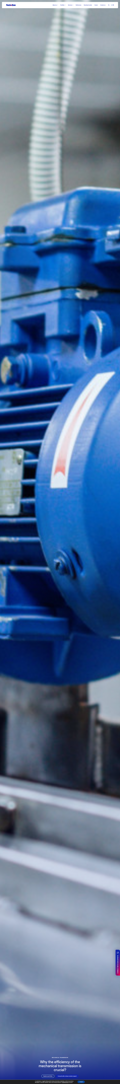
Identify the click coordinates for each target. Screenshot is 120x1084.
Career (96, 5)
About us (55, 5)
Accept (81, 1081)
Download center (88, 5)
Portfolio (62, 5)
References (78, 5)
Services (70, 5)
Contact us (102, 5)
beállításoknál (65, 1082)
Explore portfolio (47, 1076)
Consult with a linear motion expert (67, 1076)
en (113, 5)
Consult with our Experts (117, 964)
